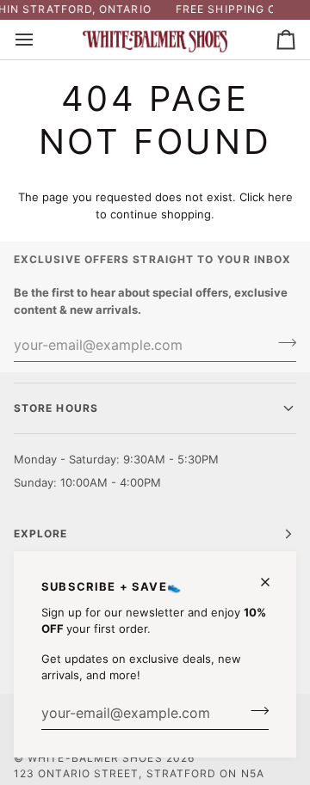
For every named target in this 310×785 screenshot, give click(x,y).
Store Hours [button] (56, 408)
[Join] (254, 711)
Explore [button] (41, 533)
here (280, 197)
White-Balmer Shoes (95, 757)
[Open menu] (39, 39)
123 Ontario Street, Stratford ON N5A (139, 773)
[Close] (272, 582)
